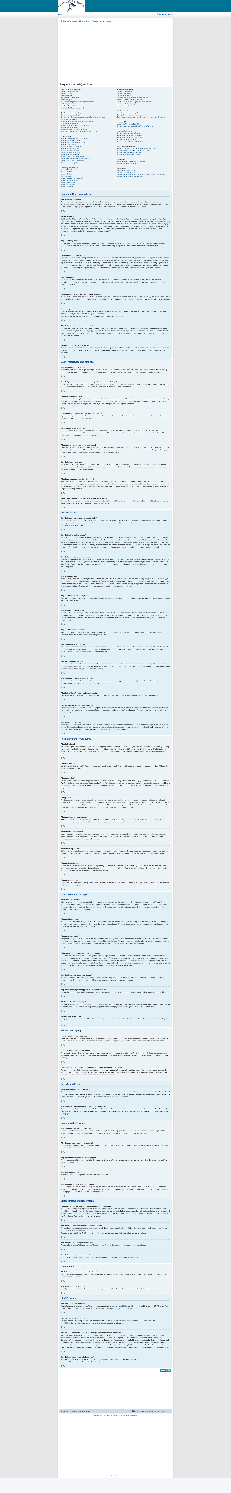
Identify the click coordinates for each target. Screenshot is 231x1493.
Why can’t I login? (66, 100)
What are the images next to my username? (75, 125)
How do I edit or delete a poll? (70, 148)
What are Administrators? (125, 92)
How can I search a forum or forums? (129, 133)
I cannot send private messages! (127, 113)
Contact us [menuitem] (137, 1411)
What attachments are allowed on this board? (131, 161)
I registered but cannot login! (70, 98)
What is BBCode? (66, 170)
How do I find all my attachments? (127, 163)
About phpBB (115, 1308)
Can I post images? (67, 176)
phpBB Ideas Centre (68, 1323)
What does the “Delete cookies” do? (72, 108)
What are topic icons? (68, 186)
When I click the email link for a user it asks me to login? (79, 131)
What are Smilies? (67, 174)
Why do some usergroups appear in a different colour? (134, 102)
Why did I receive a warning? (70, 155)
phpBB (87, 435)
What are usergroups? (124, 96)
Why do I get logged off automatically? (73, 106)
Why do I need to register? (69, 92)
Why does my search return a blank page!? (130, 137)
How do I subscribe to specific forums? (129, 152)
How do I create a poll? (68, 144)
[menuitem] (60, 14)
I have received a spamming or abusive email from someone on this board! (141, 117)
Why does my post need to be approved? (74, 161)
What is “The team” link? (124, 106)
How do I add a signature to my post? (73, 142)
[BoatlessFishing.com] (75, 6)
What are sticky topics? (68, 182)
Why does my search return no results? (129, 135)
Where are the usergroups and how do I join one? (133, 98)
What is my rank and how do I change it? (74, 129)
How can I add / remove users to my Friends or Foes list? (135, 126)
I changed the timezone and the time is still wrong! (77, 121)
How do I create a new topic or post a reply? (75, 138)
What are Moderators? (124, 94)
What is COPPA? (66, 94)
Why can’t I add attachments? (70, 152)
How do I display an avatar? (70, 127)
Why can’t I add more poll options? (72, 146)
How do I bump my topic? (69, 163)
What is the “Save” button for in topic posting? (75, 159)
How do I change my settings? (70, 115)
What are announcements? (69, 180)
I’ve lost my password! (68, 104)
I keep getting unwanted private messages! (130, 115)
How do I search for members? (127, 139)
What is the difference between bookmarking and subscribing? (137, 148)
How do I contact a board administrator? (130, 176)
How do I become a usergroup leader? (129, 100)
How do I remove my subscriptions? (128, 154)
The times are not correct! (69, 119)
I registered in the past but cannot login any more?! (77, 102)
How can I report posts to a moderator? (73, 157)
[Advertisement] (115, 53)
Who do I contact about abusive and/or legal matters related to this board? (141, 174)
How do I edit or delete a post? (70, 140)
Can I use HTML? (66, 172)
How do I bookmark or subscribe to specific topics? (133, 150)
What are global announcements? (72, 178)
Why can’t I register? (67, 96)
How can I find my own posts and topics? (130, 141)
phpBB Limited (124, 1306)
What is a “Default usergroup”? (127, 104)
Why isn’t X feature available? (126, 172)
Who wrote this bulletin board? (126, 170)
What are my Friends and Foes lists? (128, 124)
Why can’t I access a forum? (70, 150)
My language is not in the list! (70, 123)
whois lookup (115, 1338)
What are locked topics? (68, 184)
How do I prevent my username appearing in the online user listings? (83, 117)
